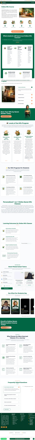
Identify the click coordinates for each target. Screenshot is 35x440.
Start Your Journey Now (17, 31)
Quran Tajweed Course (15, 420)
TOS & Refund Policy (23, 416)
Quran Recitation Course (15, 418)
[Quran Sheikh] (3, 2)
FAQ (21, 420)
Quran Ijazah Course (14, 422)
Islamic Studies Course (15, 424)
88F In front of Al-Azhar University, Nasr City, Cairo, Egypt (31, 420)
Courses (5, 4)
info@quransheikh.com (32, 418)
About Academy (23, 415)
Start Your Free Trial (6, 116)
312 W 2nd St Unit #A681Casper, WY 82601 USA (31, 424)
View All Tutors (7, 288)
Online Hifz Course (15, 419)
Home (2, 4)
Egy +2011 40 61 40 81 (32, 415)
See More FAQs (7, 409)
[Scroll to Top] (33, 439)
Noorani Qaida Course (14, 416)
